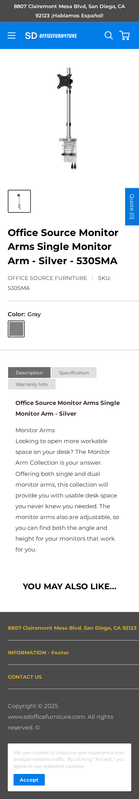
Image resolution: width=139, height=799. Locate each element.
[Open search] (109, 35)
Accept (29, 780)
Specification (74, 373)
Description (29, 373)
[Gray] (16, 329)
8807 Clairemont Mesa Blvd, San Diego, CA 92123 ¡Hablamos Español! (69, 11)
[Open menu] (11, 35)
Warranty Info (32, 384)
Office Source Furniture (47, 278)
